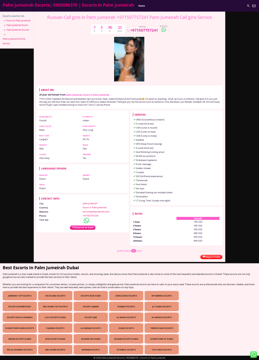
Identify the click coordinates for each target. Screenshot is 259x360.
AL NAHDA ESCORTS (126, 317)
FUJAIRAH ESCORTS (55, 328)
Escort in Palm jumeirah (96, 94)
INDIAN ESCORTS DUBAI (19, 338)
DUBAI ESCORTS (126, 328)
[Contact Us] (253, 5)
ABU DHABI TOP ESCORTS (55, 306)
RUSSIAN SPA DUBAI (90, 338)
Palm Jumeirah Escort (17, 25)
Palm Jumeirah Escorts (17, 29)
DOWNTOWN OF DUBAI (161, 338)
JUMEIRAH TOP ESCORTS (19, 295)
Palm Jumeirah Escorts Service (14, 41)
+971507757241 (144, 30)
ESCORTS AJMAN (91, 306)
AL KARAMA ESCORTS (91, 328)
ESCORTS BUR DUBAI (91, 295)
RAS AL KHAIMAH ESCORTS (20, 349)
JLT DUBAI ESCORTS (161, 306)
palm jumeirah (74, 94)
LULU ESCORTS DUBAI (55, 317)
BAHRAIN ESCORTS (91, 349)
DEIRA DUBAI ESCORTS (126, 295)
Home (141, 5)
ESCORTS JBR (91, 317)
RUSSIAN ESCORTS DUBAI (126, 338)
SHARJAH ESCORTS (126, 306)
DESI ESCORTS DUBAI (55, 338)
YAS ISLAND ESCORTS (55, 295)
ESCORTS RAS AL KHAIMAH (20, 317)
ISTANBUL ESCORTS (126, 349)
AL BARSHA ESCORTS (162, 317)
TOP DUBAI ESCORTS (162, 349)
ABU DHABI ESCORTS (55, 349)
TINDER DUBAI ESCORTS (161, 328)
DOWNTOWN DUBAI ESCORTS (19, 328)
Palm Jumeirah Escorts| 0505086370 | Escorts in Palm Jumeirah (68, 5)
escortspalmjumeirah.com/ (96, 211)
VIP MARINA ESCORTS (161, 295)
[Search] (248, 5)
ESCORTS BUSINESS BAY (19, 306)
